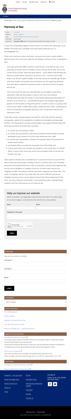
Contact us (29, 398)
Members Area (31, 379)
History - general (18, 34)
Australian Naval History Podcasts (15, 337)
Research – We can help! (13, 375)
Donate (28, 394)
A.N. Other (17, 32)
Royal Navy (30, 37)
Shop (6, 392)
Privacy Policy (41, 412)
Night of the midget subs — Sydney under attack (19, 328)
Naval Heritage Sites (11, 379)
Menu (6, 16)
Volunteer (29, 390)
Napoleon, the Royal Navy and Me (14, 320)
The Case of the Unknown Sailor (14, 324)
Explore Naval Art (10, 383)
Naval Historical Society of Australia (15, 9)
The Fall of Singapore (10, 312)
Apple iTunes (35, 356)
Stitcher (56, 356)
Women (36, 37)
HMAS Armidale (9, 316)
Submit (12, 233)
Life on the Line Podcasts (12, 351)
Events (28, 375)
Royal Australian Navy (20, 37)
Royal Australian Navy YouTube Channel (16, 369)
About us (7, 388)
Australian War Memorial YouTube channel (17, 365)
